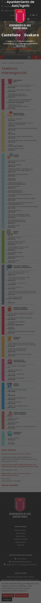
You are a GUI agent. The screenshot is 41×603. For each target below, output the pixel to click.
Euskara (31, 34)
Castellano (11, 34)
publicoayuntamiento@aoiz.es (20, 48)
